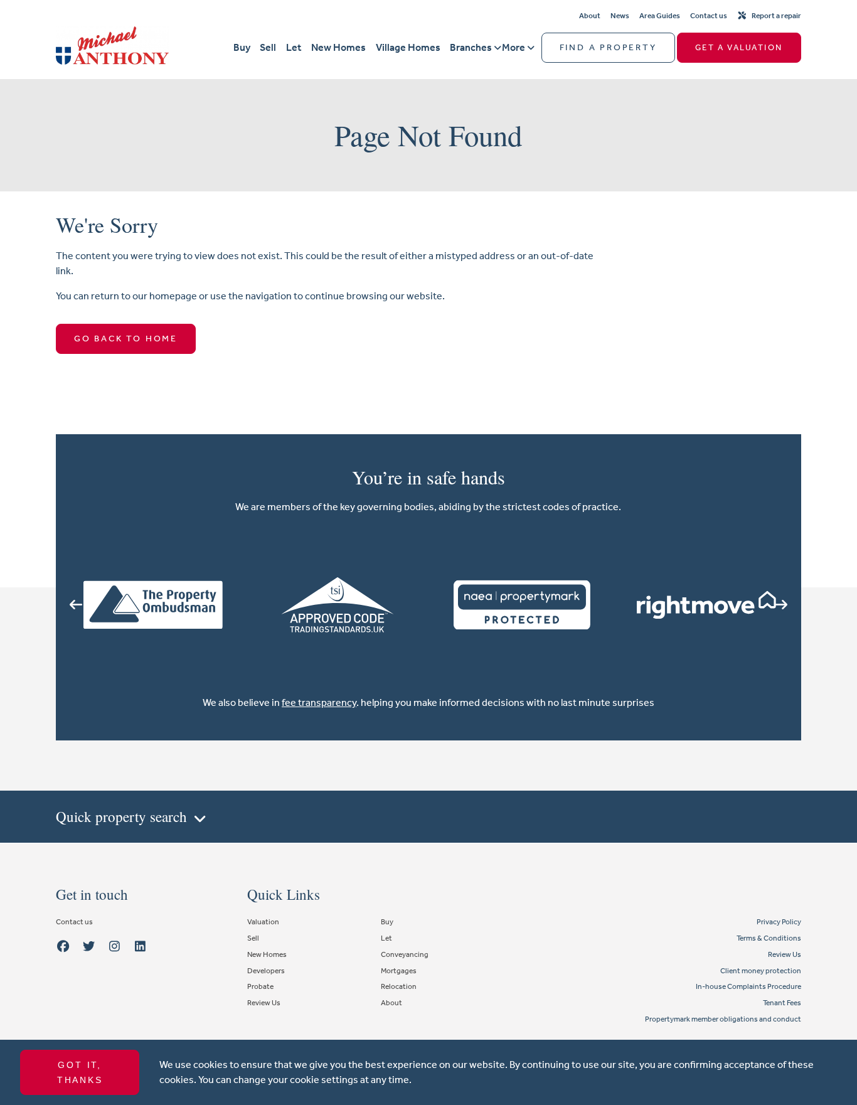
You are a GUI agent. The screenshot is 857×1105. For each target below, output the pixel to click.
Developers (266, 970)
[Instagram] (114, 946)
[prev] (76, 605)
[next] (781, 605)
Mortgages (399, 970)
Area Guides (659, 15)
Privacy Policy (779, 921)
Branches (471, 47)
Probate (260, 986)
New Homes (338, 47)
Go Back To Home (126, 338)
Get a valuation (739, 47)
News (619, 15)
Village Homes (408, 47)
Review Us (263, 1002)
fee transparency (319, 702)
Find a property (608, 47)
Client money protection (760, 970)
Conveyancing (404, 954)
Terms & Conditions (769, 938)
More (513, 47)
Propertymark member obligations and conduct (723, 1019)
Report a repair (776, 15)
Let (293, 47)
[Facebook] (63, 946)
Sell (268, 47)
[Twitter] (89, 946)
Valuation (263, 921)
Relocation (399, 986)
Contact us (708, 15)
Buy (241, 47)
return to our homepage (145, 296)
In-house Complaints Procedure (748, 986)
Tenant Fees (782, 1002)
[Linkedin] (139, 946)
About (589, 15)
